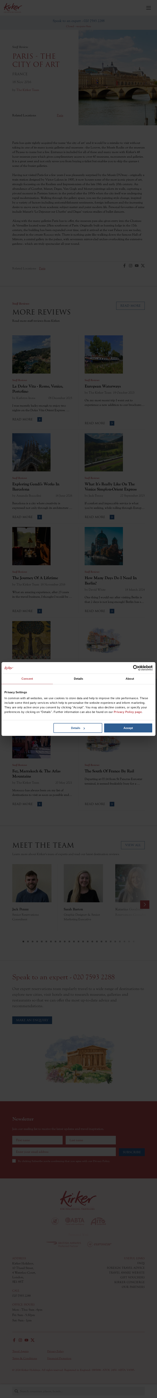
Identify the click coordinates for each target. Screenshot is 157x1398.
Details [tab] (78, 678)
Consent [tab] (27, 678)
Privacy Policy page (128, 712)
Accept (128, 728)
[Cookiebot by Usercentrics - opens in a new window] (136, 668)
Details (75, 728)
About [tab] (130, 678)
